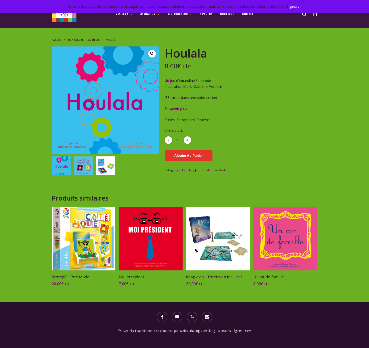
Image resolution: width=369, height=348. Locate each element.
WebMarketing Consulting (198, 331)
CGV (248, 331)
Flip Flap (187, 170)
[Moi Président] (151, 238)
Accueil (56, 39)
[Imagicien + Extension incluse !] (218, 238)
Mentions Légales (230, 331)
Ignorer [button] (295, 6)
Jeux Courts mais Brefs (83, 39)
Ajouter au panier (188, 155)
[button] (152, 54)
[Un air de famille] (285, 238)
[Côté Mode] (84, 238)
